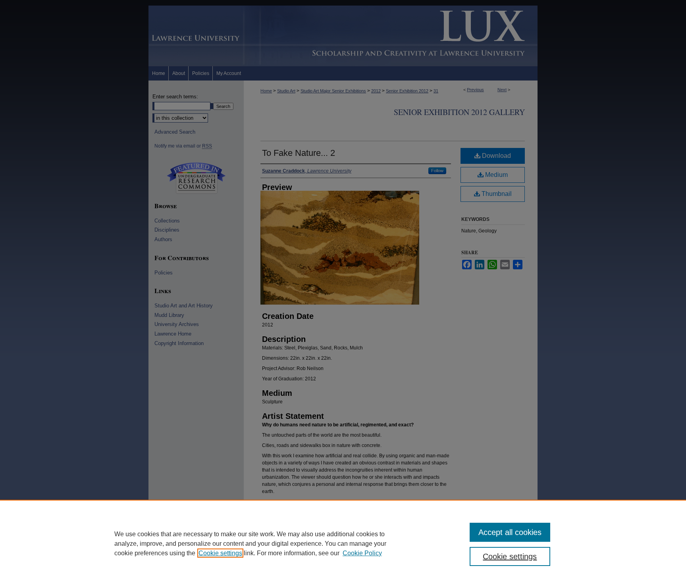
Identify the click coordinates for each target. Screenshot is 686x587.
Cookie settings (220, 553)
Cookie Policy (362, 553)
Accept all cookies (509, 532)
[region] (343, 543)
